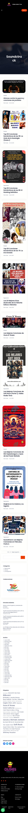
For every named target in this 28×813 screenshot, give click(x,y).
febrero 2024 (7, 653)
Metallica (6, 720)
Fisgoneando (6, 185)
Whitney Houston (9, 732)
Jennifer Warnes (14, 712)
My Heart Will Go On (8, 722)
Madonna (16, 717)
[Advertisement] (14, 26)
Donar (24, 10)
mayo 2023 (6, 666)
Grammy (19, 703)
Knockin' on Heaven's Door (7, 715)
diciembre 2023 (7, 656)
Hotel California (8, 708)
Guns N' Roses (9, 705)
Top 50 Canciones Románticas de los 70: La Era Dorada (13, 251)
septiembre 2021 (8, 676)
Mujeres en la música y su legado (14, 505)
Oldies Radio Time (17, 4)
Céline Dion (20, 699)
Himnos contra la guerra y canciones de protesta (14, 99)
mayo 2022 (6, 672)
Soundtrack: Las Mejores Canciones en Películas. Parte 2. (13, 542)
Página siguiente (16, 552)
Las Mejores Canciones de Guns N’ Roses (14, 334)
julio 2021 (6, 679)
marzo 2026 (7, 640)
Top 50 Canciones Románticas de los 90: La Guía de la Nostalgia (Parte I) (13, 137)
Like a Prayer (16, 715)
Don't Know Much (19, 701)
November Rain (19, 722)
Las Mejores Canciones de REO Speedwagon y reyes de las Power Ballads (14, 454)
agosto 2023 (7, 662)
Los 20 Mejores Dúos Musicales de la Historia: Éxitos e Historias (13, 303)
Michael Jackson (17, 720)
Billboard (6, 695)
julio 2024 (6, 647)
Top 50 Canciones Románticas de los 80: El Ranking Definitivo (13, 190)
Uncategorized (7, 571)
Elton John (12, 703)
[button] (3, 810)
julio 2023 (6, 663)
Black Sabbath (7, 699)
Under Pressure (15, 729)
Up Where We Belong (6, 730)
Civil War (14, 699)
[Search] (23, 557)
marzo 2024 (7, 651)
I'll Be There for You (18, 708)
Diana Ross (5, 701)
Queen (8, 725)
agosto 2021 (7, 678)
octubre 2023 (7, 659)
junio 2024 (6, 648)
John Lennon (6, 714)
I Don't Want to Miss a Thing (11, 710)
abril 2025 (6, 644)
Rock (11, 725)
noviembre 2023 (8, 657)
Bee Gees (17, 693)
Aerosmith (11, 693)
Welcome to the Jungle (14, 730)
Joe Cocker (20, 712)
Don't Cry (13, 701)
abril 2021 (6, 682)
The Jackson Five (19, 727)
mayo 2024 (7, 650)
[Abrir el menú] (2, 10)
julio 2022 (6, 669)
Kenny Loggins (15, 714)
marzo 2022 (7, 673)
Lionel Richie (11, 717)
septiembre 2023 (8, 660)
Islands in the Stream (6, 712)
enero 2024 (7, 654)
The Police (6, 729)
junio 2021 (6, 681)
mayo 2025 (6, 643)
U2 (10, 729)
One (4, 725)
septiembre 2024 (8, 646)
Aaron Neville (5, 693)
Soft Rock (18, 724)
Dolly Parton (9, 701)
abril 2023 (6, 668)
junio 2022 (6, 670)
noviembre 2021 (7, 675)
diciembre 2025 (7, 641)
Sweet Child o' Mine (8, 727)
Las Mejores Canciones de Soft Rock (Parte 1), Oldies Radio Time (14, 393)
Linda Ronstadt (5, 717)
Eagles (5, 703)
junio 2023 (6, 665)
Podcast (5, 95)
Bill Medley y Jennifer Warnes (11, 697)
